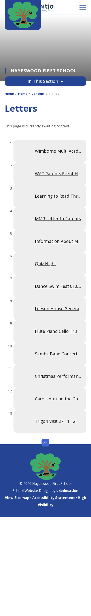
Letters (54, 94)
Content (38, 94)
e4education (67, 490)
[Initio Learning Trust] (45, 8)
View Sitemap (17, 497)
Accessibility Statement (53, 497)
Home (9, 94)
